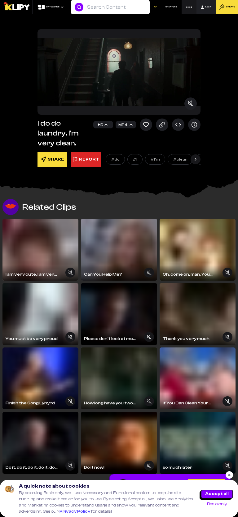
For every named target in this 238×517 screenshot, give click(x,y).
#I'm (155, 159)
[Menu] (189, 7)
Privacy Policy (75, 511)
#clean (180, 159)
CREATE (230, 7)
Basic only (217, 504)
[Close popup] (229, 475)
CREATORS (171, 7)
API (155, 7)
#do (115, 159)
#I (135, 159)
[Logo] (16, 7)
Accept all (217, 493)
